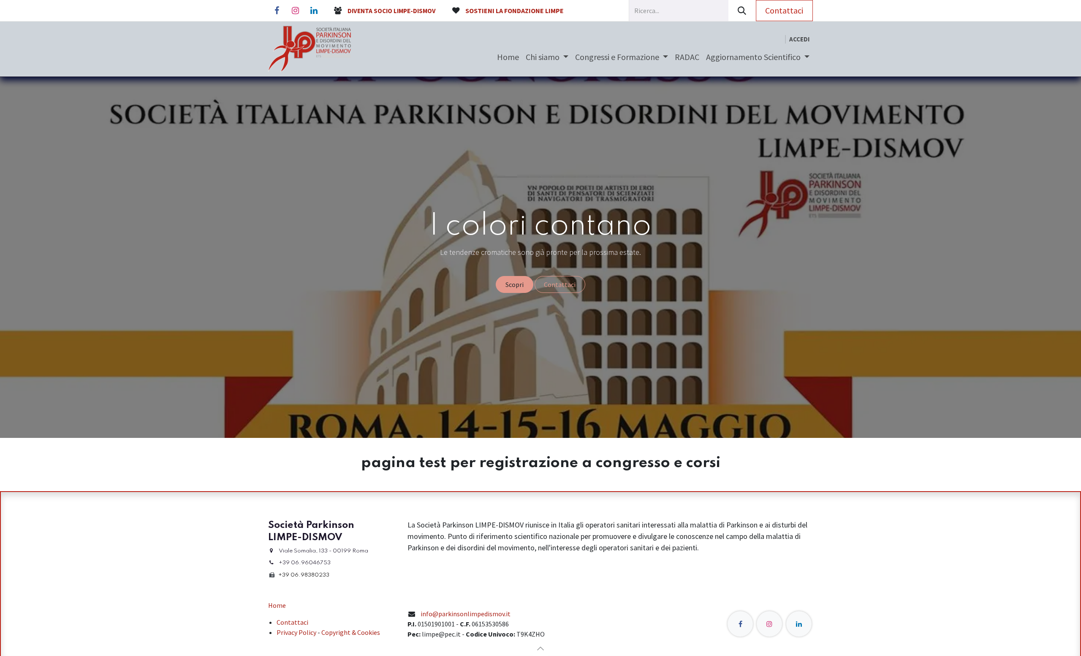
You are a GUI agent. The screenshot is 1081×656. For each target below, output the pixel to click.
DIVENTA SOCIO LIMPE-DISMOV (392, 11)
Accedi (799, 39)
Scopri (514, 284)
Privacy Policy (296, 632)
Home (277, 605)
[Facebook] (276, 10)
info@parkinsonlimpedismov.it (466, 614)
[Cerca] (742, 10)
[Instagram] (295, 10)
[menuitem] (508, 57)
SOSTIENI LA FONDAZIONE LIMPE (514, 10)
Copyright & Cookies (350, 632)
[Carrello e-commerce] (778, 39)
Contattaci (784, 10)
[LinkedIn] (313, 10)
